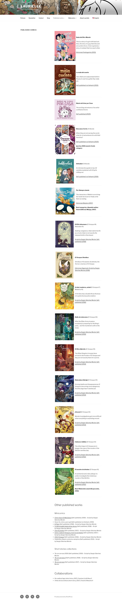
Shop (48, 18)
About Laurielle (84, 18)
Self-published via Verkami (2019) (87, 176)
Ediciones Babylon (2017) (84, 203)
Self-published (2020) (83, 114)
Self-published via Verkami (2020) (87, 142)
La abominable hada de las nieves (66, 526)
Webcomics (71, 18)
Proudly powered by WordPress (63, 596)
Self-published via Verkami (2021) (87, 85)
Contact (41, 18)
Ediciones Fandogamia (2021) (86, 52)
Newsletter (32, 18)
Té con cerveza (59, 562)
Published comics (58, 18)
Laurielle (31, 6)
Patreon (22, 18)
